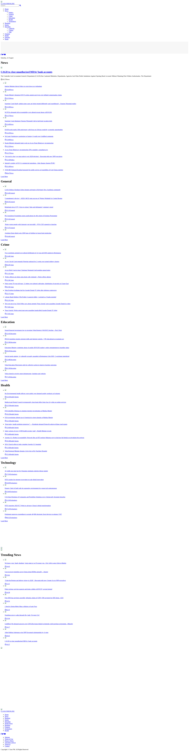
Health (11, 19)
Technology (12, 21)
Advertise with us (10, 742)
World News (9, 723)
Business (7, 23)
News (6, 11)
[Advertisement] (94, 47)
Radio (6, 39)
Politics (11, 12)
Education (12, 18)
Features (7, 34)
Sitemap (7, 737)
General (11, 14)
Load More (4, 176)
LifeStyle (11, 28)
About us (7, 744)
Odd (10, 32)
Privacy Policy (9, 741)
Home (7, 9)
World (7, 35)
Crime (11, 16)
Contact (7, 746)
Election (7, 37)
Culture (11, 30)
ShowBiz (8, 27)
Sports (7, 25)
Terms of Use (9, 739)
